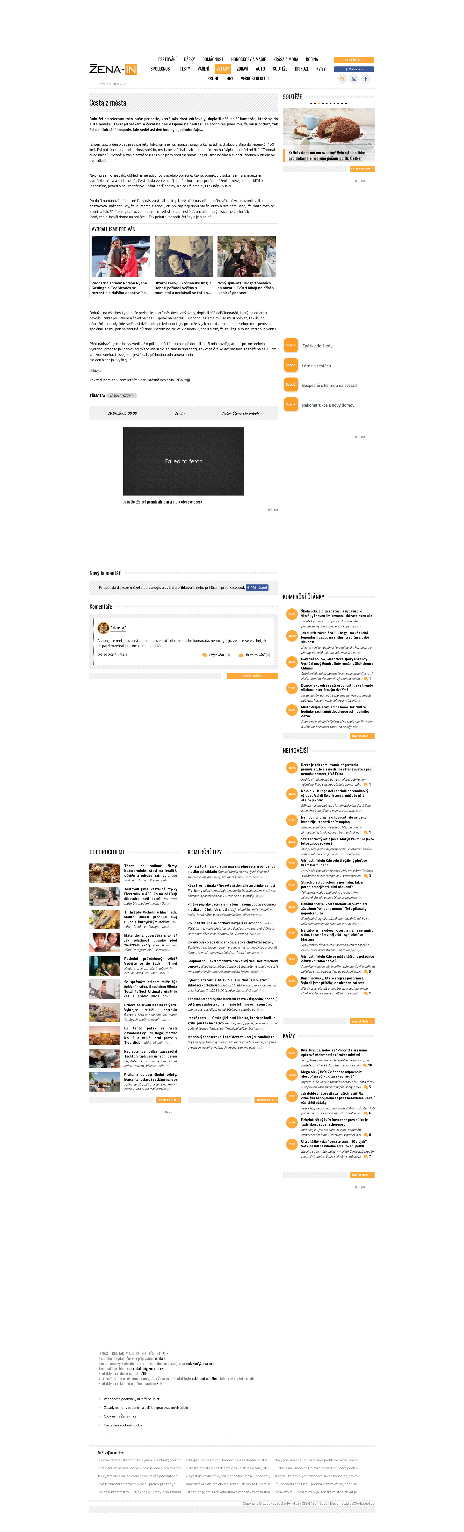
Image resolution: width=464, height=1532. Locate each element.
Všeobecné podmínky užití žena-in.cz (132, 1399)
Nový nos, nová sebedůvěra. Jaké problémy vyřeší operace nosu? (318, 1460)
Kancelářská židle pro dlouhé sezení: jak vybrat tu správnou (229, 1484)
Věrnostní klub (255, 78)
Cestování (167, 59)
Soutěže (280, 68)
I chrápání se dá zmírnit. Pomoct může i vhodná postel (226, 1460)
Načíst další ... (252, 675)
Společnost (161, 68)
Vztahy (223, 68)
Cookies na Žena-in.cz (120, 1416)
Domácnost (213, 59)
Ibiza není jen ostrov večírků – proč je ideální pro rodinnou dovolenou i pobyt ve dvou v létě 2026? (141, 1468)
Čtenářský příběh (245, 413)
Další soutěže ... (362, 168)
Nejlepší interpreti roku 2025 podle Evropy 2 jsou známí (139, 1492)
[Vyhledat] (342, 79)
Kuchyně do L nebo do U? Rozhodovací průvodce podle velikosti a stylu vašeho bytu (318, 1468)
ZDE (165, 1353)
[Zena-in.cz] (116, 69)
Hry (230, 78)
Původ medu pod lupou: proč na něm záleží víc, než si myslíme (318, 1484)
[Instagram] (354, 79)
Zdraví (242, 68)
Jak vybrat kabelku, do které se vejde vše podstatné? (137, 1476)
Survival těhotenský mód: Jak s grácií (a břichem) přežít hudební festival (141, 1460)
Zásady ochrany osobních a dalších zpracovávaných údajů (146, 1407)
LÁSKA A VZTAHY (121, 395)
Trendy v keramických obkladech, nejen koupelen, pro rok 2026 (318, 1476)
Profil (213, 78)
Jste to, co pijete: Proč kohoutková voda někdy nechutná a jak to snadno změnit (229, 1492)
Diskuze (302, 68)
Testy (185, 68)
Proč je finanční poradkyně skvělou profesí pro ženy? (136, 1484)
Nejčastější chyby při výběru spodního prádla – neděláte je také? (229, 1476)
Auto (260, 68)
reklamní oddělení (205, 1378)
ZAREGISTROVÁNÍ (161, 587)
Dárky (189, 59)
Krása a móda (286, 59)
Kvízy (321, 68)
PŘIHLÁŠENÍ (186, 587)
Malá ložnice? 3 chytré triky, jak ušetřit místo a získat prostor (318, 1492)
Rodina (312, 59)
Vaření (203, 68)
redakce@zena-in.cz (201, 1363)
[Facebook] (366, 79)
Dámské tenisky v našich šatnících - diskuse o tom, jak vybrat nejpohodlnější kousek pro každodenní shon (229, 1468)
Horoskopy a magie (248, 59)
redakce (159, 1358)
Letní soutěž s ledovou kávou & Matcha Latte (327, 158)
